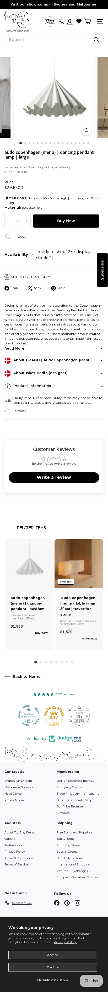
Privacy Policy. (65, 942)
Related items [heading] (31, 528)
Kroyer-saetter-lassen (73, 621)
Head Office (12, 793)
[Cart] (88, 21)
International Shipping (73, 864)
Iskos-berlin (13, 167)
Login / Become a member (76, 781)
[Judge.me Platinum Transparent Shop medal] (28, 715)
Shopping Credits (69, 787)
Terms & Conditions (18, 858)
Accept (52, 955)
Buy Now (66, 220)
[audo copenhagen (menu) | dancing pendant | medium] (29, 563)
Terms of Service (16, 864)
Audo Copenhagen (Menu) (50, 167)
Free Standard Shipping (74, 832)
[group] (29, 594)
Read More (14, 348)
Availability (47, 254)
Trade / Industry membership (78, 793)
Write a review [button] (54, 477)
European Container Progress (78, 877)
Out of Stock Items (70, 858)
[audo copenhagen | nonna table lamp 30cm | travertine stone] (79, 563)
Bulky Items (65, 839)
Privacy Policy (14, 851)
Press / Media (14, 800)
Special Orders (67, 851)
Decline (52, 967)
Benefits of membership (74, 800)
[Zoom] (87, 130)
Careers (9, 839)
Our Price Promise (70, 806)
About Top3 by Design (20, 832)
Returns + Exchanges (72, 871)
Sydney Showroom (18, 781)
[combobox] (54, 39)
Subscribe (102, 270)
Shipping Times (68, 845)
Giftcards (63, 813)
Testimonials (13, 845)
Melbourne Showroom (20, 787)
